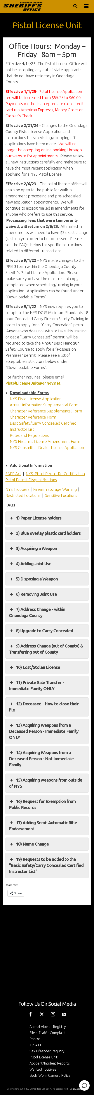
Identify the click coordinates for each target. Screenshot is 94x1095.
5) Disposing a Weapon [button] (37, 578)
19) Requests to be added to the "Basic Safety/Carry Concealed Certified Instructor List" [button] (46, 865)
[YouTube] (64, 1013)
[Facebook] (30, 1013)
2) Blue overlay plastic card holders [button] (48, 533)
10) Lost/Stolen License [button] (38, 667)
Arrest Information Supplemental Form (44, 405)
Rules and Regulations (29, 435)
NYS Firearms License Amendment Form (45, 441)
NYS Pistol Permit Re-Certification (55, 473)
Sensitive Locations (61, 495)
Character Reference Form (33, 417)
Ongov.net (75, 1089)
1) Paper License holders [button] (38, 517)
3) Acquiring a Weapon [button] (36, 548)
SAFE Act (13, 473)
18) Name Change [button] (32, 843)
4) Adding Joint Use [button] (33, 563)
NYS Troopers (17, 489)
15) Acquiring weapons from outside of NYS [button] (45, 783)
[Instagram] (53, 1013)
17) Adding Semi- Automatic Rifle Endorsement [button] (43, 825)
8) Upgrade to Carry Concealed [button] (44, 630)
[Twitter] (42, 1013)
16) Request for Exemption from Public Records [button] (42, 804)
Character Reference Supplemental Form (46, 411)
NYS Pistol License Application (35, 399)
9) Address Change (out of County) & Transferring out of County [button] (46, 648)
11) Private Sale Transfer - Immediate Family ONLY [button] (36, 685)
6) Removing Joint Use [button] (36, 594)
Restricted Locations (22, 495)
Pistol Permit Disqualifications (31, 480)
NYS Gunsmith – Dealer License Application (47, 447)
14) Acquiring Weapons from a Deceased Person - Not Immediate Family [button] (41, 758)
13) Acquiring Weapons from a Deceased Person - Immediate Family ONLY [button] (43, 731)
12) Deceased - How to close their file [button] (44, 706)
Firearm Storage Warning (55, 489)
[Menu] (86, 6)
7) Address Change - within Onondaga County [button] (37, 612)
